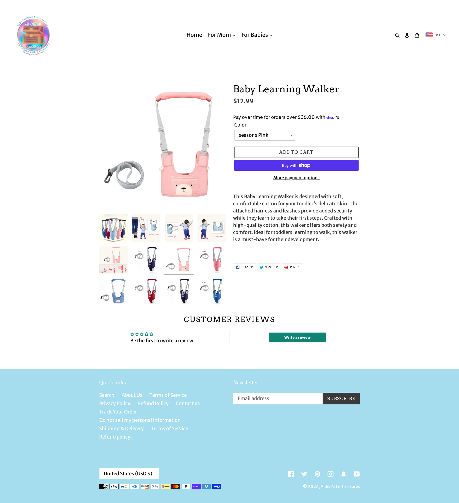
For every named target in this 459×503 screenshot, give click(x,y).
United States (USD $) (128, 474)
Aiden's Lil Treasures (340, 486)
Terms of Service (168, 395)
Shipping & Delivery (121, 428)
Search (107, 395)
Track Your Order (118, 412)
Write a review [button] (297, 337)
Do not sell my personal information (140, 420)
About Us (132, 395)
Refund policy (114, 437)
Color (240, 125)
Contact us (188, 403)
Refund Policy (153, 403)
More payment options (296, 177)
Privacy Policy (114, 403)
